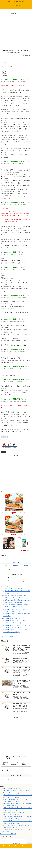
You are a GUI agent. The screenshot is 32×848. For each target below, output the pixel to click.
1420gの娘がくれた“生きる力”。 (12, 788)
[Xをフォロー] (23, 577)
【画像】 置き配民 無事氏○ (12, 618)
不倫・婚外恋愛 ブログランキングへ (9, 447)
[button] (21, 569)
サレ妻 (4, 452)
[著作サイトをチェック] (8, 577)
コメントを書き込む (16, 775)
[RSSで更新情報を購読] (23, 581)
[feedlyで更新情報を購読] (8, 581)
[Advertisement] (16, 30)
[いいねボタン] (3, 437)
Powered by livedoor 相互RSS (9, 636)
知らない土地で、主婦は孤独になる (14, 588)
